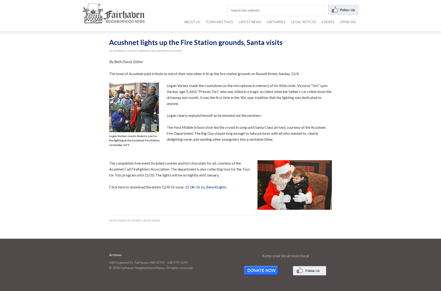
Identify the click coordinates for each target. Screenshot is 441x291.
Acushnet (134, 220)
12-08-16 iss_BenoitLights (205, 187)
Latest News (151, 220)
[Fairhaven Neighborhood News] (114, 20)
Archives (115, 255)
